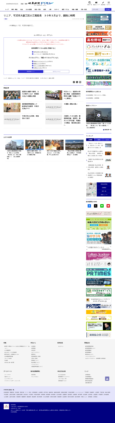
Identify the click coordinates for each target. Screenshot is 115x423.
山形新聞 (40, 392)
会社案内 (33, 346)
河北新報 (17, 392)
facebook (89, 206)
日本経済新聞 (71, 392)
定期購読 (104, 187)
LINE (102, 206)
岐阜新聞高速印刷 (89, 346)
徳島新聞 (29, 396)
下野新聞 (87, 392)
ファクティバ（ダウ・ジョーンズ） (12, 380)
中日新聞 (31, 394)
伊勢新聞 (43, 394)
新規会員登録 (104, 184)
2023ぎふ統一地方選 (9, 362)
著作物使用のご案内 (35, 356)
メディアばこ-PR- (62, 378)
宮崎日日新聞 (53, 396)
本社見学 (33, 350)
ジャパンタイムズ (79, 392)
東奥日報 (22, 392)
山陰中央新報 (12, 396)
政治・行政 (38, 9)
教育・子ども (65, 9)
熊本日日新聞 (71, 396)
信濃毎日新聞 (19, 394)
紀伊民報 (90, 394)
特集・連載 (75, 9)
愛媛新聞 (24, 396)
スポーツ (56, 9)
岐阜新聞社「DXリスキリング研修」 (97, 95)
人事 (50, 9)
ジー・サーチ (7, 374)
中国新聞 (100, 394)
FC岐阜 (6, 360)
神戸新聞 (80, 394)
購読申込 (33, 354)
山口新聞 (6, 396)
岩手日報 (46, 392)
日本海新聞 (106, 394)
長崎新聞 (59, 396)
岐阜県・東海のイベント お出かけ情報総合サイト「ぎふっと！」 (17, 347)
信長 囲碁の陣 (88, 382)
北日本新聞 (58, 394)
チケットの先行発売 (39, 65)
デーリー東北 (28, 392)
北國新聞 (65, 394)
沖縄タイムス (84, 396)
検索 (108, 9)
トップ (7, 9)
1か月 (107, 139)
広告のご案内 (34, 358)
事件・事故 (14, 9)
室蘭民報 (12, 392)
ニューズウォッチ (8, 378)
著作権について (34, 360)
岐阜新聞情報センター (90, 348)
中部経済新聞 (37, 394)
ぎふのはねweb (61, 374)
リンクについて (34, 364)
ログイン (109, 4)
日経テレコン (7, 376)
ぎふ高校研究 (7, 350)
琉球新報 (90, 396)
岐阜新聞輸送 (88, 350)
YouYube (108, 206)
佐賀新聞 (65, 396)
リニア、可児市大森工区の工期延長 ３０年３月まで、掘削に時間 (37, 78)
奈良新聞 (85, 394)
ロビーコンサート (35, 352)
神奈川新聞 (107, 392)
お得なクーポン (38, 67)
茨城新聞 (92, 392)
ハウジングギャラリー (90, 356)
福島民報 (51, 392)
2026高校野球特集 (8, 356)
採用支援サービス (62, 380)
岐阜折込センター (89, 354)
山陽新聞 (95, 394)
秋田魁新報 (34, 392)
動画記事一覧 (108, 129)
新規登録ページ (31, 71)
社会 (21, 9)
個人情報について (35, 362)
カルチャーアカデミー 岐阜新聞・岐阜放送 (95, 358)
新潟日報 (26, 394)
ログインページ (56, 71)
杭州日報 (33, 374)
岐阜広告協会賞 (88, 380)
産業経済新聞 (64, 392)
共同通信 (95, 396)
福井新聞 (70, 394)
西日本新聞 (39, 396)
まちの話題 (29, 9)
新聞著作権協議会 (89, 378)
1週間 (98, 139)
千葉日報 (102, 392)
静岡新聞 (48, 394)
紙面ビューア (96, 4)
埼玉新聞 (6, 394)
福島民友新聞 (57, 392)
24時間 (90, 139)
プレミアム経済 (8, 358)
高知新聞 (34, 396)
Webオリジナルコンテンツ (41, 61)
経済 (45, 9)
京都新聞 (75, 394)
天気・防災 (84, 9)
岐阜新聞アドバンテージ (63, 376)
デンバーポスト (34, 376)
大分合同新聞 (46, 396)
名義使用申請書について (37, 366)
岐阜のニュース (12, 78)
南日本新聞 (77, 396)
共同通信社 (87, 374)
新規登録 (103, 4)
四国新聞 (18, 396)
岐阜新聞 (53, 394)
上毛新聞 (97, 392)
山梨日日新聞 (12, 394)
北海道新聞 (6, 392)
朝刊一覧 (89, 4)
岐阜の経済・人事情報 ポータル (11, 354)
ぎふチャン (60, 346)
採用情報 (33, 348)
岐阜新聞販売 (88, 352)
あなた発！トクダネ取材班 (10, 352)
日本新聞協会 (88, 376)
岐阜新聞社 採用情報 (93, 98)
